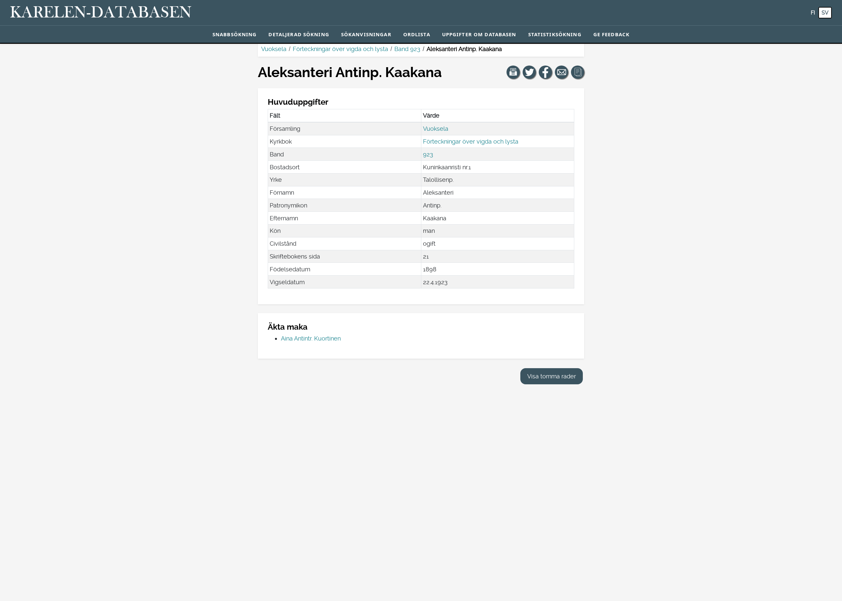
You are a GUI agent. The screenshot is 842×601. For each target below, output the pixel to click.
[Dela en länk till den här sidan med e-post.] (561, 72)
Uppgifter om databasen (479, 34)
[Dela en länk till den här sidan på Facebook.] (545, 72)
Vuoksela (273, 48)
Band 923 (407, 48)
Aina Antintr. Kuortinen (311, 338)
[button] (513, 72)
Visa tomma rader (551, 376)
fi (813, 13)
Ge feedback (611, 34)
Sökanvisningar (366, 34)
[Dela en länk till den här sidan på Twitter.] (529, 72)
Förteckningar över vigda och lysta (340, 48)
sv (825, 13)
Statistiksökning (555, 34)
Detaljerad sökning (298, 34)
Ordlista (416, 34)
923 (428, 154)
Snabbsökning (234, 34)
